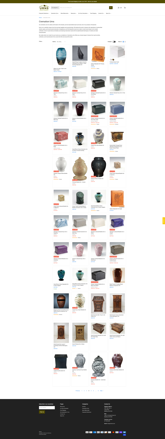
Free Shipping (93, 13)
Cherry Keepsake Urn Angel (116, 208)
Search (40, 431)
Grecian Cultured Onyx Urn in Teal (117, 92)
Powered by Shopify (42, 434)
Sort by (54, 41)
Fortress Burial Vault (114, 62)
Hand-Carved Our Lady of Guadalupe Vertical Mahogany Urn (60, 346)
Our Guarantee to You (64, 412)
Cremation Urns (54, 13)
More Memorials (64, 13)
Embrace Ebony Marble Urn (97, 178)
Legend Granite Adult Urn (59, 370)
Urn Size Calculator (64, 408)
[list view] (125, 42)
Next (101, 390)
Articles (84, 406)
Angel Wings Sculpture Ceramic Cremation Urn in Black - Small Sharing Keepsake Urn (79, 63)
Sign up (42, 412)
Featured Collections (44, 13)
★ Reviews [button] (163, 220)
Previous (78, 390)
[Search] (111, 7)
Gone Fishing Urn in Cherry (78, 344)
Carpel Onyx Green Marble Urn (79, 309)
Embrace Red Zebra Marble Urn (117, 369)
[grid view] (123, 42)
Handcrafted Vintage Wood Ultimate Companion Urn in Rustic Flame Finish (116, 147)
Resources (73, 13)
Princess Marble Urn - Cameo (78, 182)
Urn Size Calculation (83, 13)
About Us (108, 13)
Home (40, 17)
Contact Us (101, 13)
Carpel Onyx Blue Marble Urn (97, 145)
